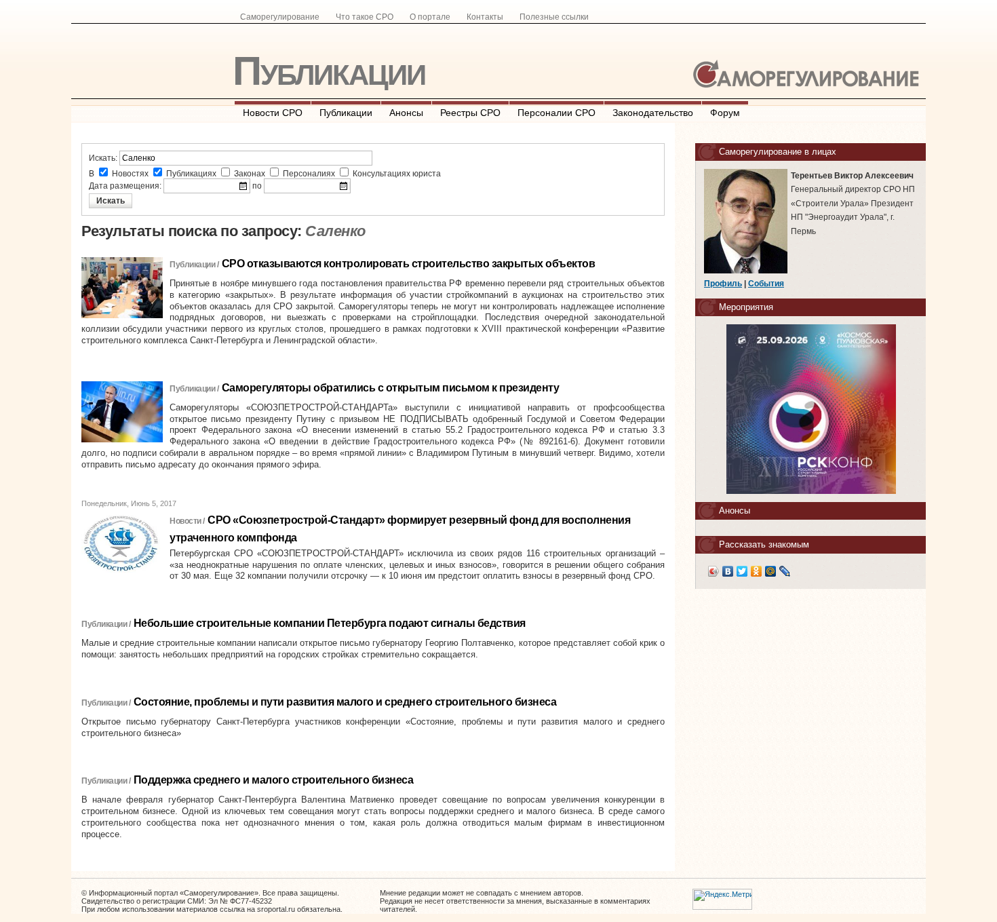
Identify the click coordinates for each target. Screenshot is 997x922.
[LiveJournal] (785, 571)
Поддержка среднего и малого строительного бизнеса (274, 780)
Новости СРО (272, 112)
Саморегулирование (279, 17)
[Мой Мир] (771, 571)
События (766, 283)
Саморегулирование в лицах (777, 152)
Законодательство (652, 112)
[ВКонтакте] (728, 571)
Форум (725, 112)
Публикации (329, 71)
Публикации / (194, 264)
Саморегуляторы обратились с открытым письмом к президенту (391, 387)
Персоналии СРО (556, 112)
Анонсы (406, 112)
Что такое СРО (364, 17)
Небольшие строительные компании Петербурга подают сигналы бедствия (330, 623)
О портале (430, 17)
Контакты (485, 17)
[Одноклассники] (756, 571)
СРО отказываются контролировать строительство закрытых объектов (408, 263)
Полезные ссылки (554, 17)
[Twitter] (742, 571)
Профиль (723, 283)
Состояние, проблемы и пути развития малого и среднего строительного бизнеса (345, 702)
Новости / (187, 521)
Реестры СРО (470, 112)
